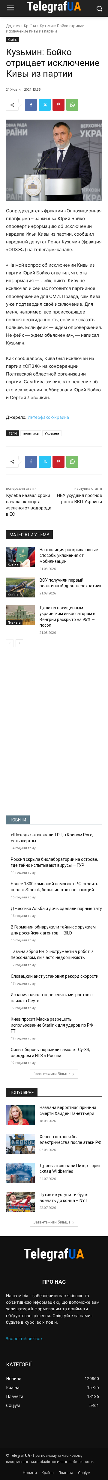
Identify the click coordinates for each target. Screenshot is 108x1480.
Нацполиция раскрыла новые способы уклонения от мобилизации (69, 555)
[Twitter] (45, 105)
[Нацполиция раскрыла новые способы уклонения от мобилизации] (20, 557)
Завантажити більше (51, 1073)
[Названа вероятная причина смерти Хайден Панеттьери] (20, 1115)
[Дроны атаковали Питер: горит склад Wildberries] (20, 1173)
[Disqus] (54, 731)
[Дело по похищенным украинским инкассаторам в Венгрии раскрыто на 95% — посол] (20, 615)
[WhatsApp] (72, 105)
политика (31, 433)
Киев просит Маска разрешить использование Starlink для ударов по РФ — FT (54, 1025)
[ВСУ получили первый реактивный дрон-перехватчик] (20, 587)
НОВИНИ (18, 820)
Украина (52, 433)
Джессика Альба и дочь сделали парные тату (56, 908)
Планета (14, 622)
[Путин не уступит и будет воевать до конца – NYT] (20, 1202)
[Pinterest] (58, 105)
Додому (13, 25)
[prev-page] (10, 643)
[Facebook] (31, 105)
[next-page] (19, 643)
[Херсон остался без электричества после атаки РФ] (20, 1144)
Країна (30, 25)
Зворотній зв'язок (24, 1338)
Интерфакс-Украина (48, 417)
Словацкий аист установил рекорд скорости (54, 976)
